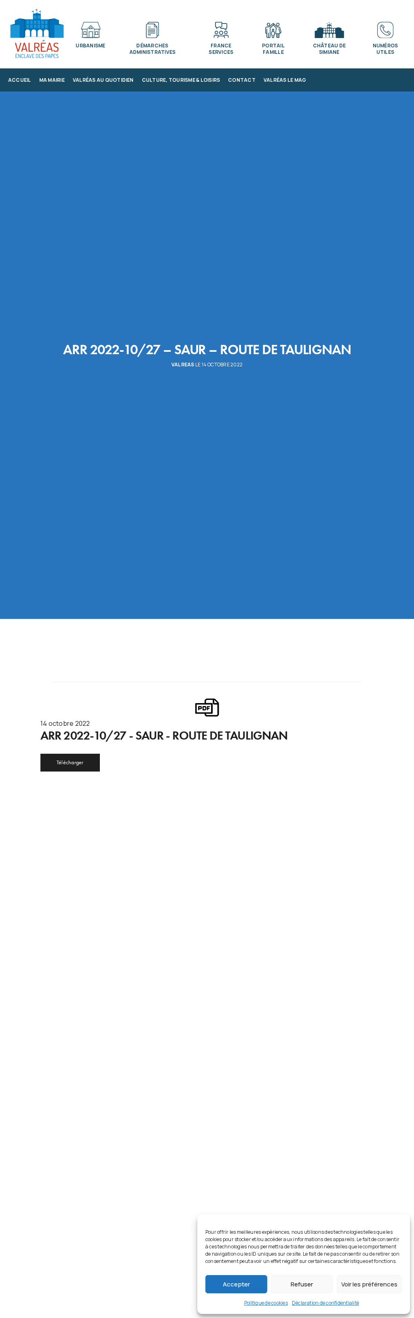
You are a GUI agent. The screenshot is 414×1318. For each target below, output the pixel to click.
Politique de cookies (266, 1302)
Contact (242, 80)
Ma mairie (52, 80)
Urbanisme (90, 45)
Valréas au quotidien (103, 80)
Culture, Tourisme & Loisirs (181, 80)
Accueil (19, 80)
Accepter (236, 1284)
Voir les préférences (369, 1284)
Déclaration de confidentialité (325, 1302)
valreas (182, 364)
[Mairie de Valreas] (36, 33)
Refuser (302, 1284)
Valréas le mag (285, 80)
